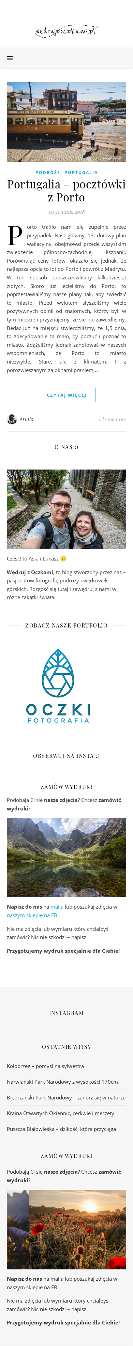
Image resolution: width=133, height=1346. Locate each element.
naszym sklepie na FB (32, 915)
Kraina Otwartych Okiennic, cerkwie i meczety (60, 1113)
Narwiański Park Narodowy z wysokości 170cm (62, 1081)
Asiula (27, 419)
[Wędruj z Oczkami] (66, 31)
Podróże (47, 172)
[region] (66, 857)
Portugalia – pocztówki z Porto (66, 190)
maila (56, 906)
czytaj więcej (67, 395)
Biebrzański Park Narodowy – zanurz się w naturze (66, 1097)
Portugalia (81, 172)
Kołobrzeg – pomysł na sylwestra (45, 1066)
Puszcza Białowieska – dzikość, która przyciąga (61, 1128)
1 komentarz (112, 419)
